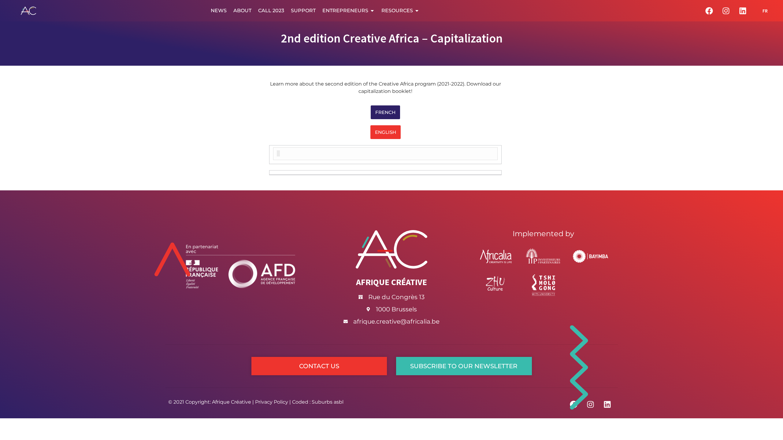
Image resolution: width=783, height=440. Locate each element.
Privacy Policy (271, 402)
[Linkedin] (742, 10)
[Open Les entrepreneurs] (372, 10)
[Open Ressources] (416, 10)
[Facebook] (709, 10)
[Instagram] (725, 10)
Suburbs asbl (327, 402)
